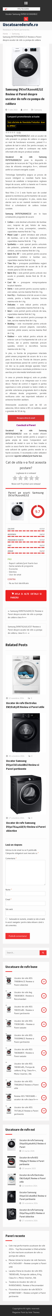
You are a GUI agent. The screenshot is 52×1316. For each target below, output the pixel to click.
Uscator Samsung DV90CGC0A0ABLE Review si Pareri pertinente (22, 764)
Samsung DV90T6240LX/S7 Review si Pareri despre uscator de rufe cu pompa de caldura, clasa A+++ (25, 629)
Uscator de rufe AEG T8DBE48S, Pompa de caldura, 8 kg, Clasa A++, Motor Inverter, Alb (25, 1068)
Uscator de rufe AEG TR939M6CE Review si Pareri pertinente (24, 1038)
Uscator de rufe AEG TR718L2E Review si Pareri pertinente (26, 1110)
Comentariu (11, 858)
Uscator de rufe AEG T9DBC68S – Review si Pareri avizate (24, 1024)
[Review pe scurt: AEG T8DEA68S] (8, 1098)
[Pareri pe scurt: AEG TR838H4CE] (8, 981)
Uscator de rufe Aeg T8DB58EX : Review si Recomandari (24, 995)
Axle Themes (34, 1312)
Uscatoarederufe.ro (20, 24)
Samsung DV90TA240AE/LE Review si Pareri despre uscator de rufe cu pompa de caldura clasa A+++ (25, 614)
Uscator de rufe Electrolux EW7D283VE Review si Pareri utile (32, 1178)
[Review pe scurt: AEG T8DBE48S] (8, 1069)
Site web (9, 909)
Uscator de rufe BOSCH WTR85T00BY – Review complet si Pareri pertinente (27, 1292)
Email (8, 899)
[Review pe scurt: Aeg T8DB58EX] (8, 996)
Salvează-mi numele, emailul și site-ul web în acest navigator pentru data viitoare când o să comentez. (25, 922)
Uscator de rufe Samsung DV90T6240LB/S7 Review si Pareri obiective (26, 826)
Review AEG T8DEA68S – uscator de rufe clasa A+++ (26, 1098)
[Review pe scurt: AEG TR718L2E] (8, 1111)
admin (25, 110)
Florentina (13, 1289)
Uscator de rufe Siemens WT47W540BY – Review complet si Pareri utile (27, 1263)
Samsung (38, 110)
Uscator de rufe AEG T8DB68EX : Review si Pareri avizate (24, 1052)
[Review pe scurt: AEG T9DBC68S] (8, 1024)
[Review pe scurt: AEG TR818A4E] (8, 1085)
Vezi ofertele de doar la (26, 124)
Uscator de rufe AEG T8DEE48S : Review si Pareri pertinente (24, 1010)
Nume (8, 889)
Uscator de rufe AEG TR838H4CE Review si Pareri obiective (24, 981)
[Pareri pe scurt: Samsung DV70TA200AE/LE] (17, 511)
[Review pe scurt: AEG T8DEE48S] (8, 1010)
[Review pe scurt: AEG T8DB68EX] (8, 1053)
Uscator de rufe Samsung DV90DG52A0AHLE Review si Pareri (32, 1143)
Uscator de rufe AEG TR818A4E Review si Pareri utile (26, 1084)
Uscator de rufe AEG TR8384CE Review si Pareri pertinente (31, 1161)
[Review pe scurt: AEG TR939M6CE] (8, 1038)
